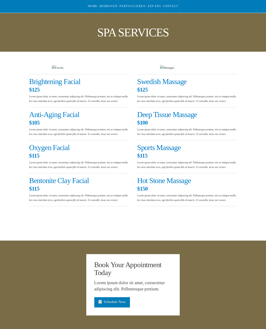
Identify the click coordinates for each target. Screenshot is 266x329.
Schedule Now (115, 302)
